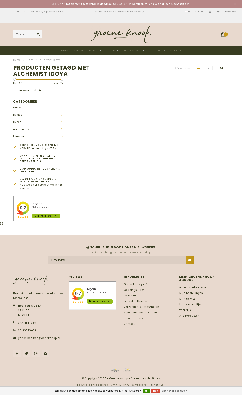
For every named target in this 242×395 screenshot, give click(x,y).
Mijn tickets (187, 298)
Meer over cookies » (174, 391)
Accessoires (132, 50)
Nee (155, 391)
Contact (129, 324)
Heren (111, 50)
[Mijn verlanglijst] (218, 11)
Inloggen (230, 11)
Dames (93, 50)
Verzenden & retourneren (141, 307)
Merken (175, 50)
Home (65, 50)
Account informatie (192, 287)
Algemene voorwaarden (140, 312)
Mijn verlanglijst (190, 304)
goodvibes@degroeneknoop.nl (39, 338)
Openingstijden (134, 290)
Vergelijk (185, 310)
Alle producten (189, 315)
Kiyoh (162, 384)
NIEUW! (79, 50)
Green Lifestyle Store (139, 284)
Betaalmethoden (135, 301)
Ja (146, 391)
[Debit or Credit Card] (115, 369)
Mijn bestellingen (191, 293)
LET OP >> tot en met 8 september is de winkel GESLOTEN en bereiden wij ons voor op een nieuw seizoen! (121, 3)
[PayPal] (127, 369)
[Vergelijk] (210, 11)
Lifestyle (156, 50)
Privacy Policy (133, 318)
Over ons (130, 295)
